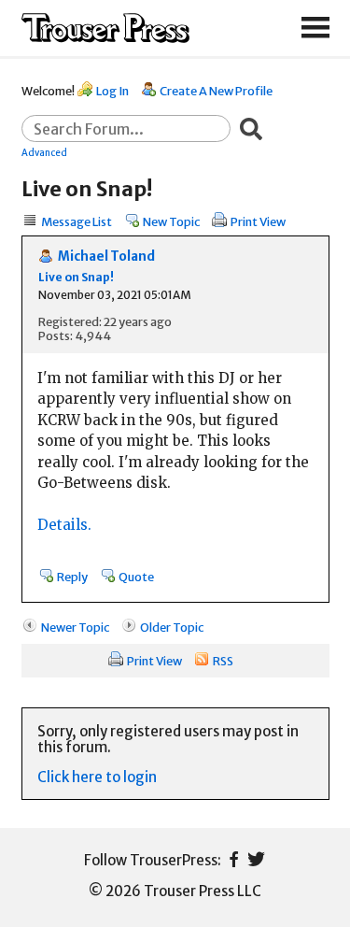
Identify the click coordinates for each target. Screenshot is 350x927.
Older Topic (171, 627)
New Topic (171, 221)
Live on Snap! (76, 277)
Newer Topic (75, 627)
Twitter (256, 859)
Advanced (44, 152)
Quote (136, 576)
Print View (258, 221)
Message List (76, 221)
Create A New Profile (216, 90)
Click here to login (97, 777)
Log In (112, 90)
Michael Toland (106, 256)
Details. (64, 525)
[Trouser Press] (105, 28)
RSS (223, 660)
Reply (72, 576)
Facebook (234, 859)
